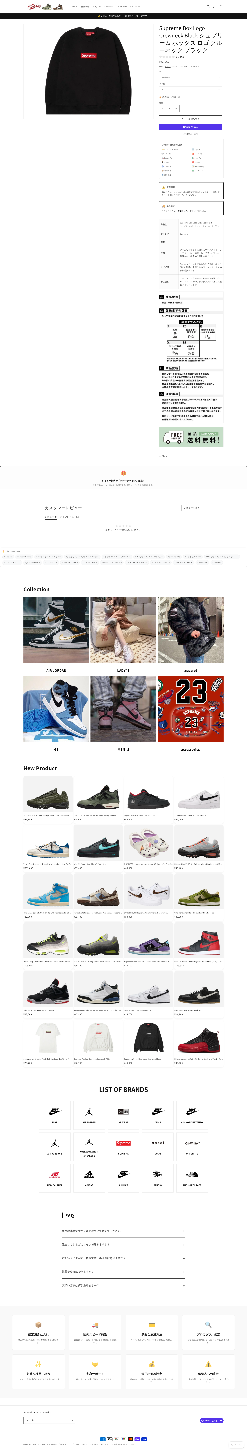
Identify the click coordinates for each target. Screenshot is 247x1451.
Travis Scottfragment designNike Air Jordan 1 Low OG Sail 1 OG (47, 864)
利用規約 (95, 1444)
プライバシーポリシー (80, 1444)
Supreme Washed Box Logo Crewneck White (92, 1059)
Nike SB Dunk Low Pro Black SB (187, 1010)
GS (56, 749)
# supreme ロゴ (174, 557)
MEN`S (123, 749)
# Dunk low (216, 562)
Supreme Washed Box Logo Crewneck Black (142, 1059)
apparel (190, 670)
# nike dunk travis (24, 557)
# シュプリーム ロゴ (12, 562)
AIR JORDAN (56, 670)
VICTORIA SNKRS (35, 1444)
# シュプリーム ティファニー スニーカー (82, 557)
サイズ (162, 84)
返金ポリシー (64, 1444)
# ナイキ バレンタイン (161, 562)
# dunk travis (202, 562)
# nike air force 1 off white (112, 562)
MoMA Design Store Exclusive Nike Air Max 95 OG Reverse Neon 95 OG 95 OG (47, 961)
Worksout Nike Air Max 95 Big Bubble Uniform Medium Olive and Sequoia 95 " (46, 815)
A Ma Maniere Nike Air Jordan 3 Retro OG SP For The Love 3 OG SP (98, 1010)
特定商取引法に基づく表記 (124, 1444)
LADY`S (123, 670)
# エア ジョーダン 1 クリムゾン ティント (222, 557)
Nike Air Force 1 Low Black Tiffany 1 (89, 864)
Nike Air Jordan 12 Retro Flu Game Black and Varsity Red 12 (198, 1059)
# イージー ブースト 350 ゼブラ (48, 557)
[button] (109, 7)
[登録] (71, 1420)
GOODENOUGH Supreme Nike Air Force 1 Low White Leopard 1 (145, 913)
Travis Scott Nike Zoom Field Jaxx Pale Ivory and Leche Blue (97, 913)
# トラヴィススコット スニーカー (116, 557)
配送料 (168, 66)
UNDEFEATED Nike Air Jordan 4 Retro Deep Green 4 (95, 815)
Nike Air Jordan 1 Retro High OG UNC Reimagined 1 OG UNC (46, 913)
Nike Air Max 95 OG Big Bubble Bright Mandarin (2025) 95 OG (198, 864)
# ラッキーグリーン (70, 562)
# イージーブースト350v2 (137, 562)
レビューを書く (192, 508)
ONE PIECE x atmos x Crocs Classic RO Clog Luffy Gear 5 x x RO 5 (148, 864)
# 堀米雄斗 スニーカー (183, 562)
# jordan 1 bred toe (32, 562)
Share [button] (164, 456)
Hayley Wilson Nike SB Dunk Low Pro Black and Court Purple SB (146, 961)
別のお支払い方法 (191, 134)
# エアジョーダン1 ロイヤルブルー (149, 557)
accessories (190, 749)
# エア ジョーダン (90, 562)
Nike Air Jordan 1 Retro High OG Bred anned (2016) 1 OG (198, 961)
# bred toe (8, 557)
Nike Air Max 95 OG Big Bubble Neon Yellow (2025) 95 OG (97, 961)
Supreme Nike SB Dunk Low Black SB (139, 815)
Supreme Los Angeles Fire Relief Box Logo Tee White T (46, 1059)
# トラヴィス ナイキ (193, 557)
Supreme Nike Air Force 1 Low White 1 (190, 815)
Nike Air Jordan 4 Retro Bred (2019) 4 (38, 1010)
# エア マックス (51, 562)
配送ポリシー (106, 1444)
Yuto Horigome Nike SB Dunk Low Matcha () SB (194, 913)
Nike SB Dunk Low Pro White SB (137, 1010)
